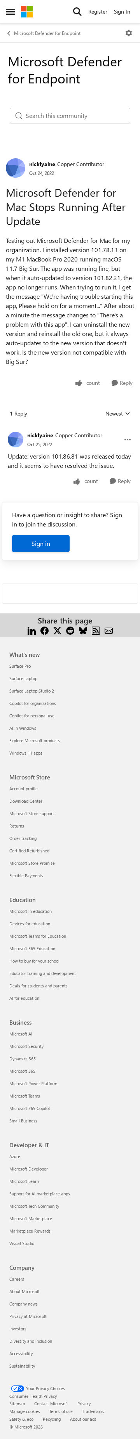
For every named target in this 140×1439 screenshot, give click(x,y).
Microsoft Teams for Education (37, 936)
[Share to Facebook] (44, 630)
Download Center (25, 801)
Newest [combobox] (117, 413)
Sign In (122, 11)
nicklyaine (42, 164)
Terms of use (61, 1411)
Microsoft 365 (22, 1071)
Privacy (84, 1403)
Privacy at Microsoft (28, 1316)
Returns (16, 826)
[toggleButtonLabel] (128, 33)
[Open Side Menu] (10, 11)
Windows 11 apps (25, 753)
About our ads (83, 1419)
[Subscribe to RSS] (96, 630)
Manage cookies (24, 1411)
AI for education (24, 998)
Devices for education (29, 923)
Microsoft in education (30, 911)
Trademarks (93, 1411)
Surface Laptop (23, 678)
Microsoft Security (26, 1046)
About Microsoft (24, 1291)
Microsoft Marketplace (30, 1218)
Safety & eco (21, 1419)
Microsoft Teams (24, 1096)
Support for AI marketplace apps (39, 1194)
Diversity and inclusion (30, 1341)
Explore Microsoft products (34, 740)
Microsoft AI (20, 1034)
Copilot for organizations (32, 703)
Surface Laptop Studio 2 (31, 691)
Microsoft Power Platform (33, 1083)
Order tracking (23, 838)
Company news (23, 1304)
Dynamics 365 (22, 1059)
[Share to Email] (109, 630)
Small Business (23, 1121)
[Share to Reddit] (70, 630)
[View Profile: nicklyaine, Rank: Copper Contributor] (15, 168)
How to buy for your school (34, 961)
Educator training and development (42, 973)
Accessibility (21, 1353)
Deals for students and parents (38, 986)
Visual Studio (21, 1243)
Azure (14, 1156)
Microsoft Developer (28, 1169)
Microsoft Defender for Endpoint (47, 33)
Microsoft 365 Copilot (29, 1108)
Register (97, 11)
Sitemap (17, 1403)
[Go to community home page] (27, 11)
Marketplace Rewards (30, 1231)
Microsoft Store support (31, 813)
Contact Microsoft (51, 1403)
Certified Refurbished (29, 851)
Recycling (52, 1419)
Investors (17, 1329)
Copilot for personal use (31, 716)
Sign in (41, 543)
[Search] (77, 11)
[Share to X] (57, 630)
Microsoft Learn (24, 1181)
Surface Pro (20, 666)
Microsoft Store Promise (32, 863)
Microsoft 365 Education (32, 948)
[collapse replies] (70, 429)
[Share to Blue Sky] (83, 630)
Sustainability (22, 1366)
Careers (16, 1279)
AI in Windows (22, 728)
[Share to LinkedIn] (32, 630)
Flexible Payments (26, 875)
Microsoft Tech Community (34, 1206)
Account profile (23, 788)
